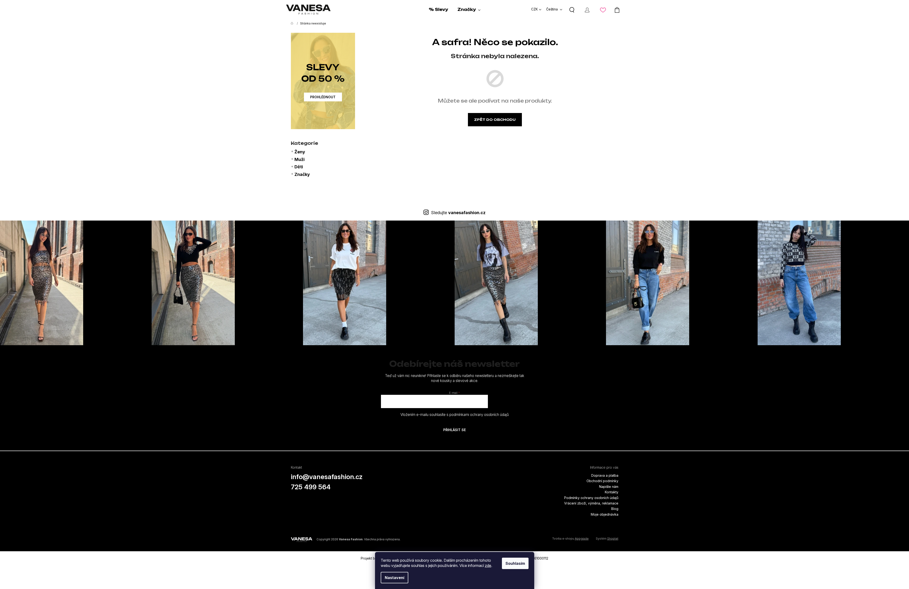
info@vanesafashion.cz (327, 477)
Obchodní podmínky (602, 481)
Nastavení (394, 577)
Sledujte (458, 212)
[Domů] (291, 23)
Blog (614, 509)
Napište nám (608, 487)
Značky (302, 174)
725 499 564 (311, 487)
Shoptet (612, 538)
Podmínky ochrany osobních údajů (591, 498)
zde (488, 565)
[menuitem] (438, 9)
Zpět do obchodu (495, 120)
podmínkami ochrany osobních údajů (479, 414)
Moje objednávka (604, 514)
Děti (298, 166)
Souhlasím (515, 563)
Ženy (299, 151)
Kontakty (611, 492)
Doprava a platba (604, 475)
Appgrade (582, 538)
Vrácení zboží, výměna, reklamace (591, 503)
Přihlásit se (454, 430)
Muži (299, 159)
